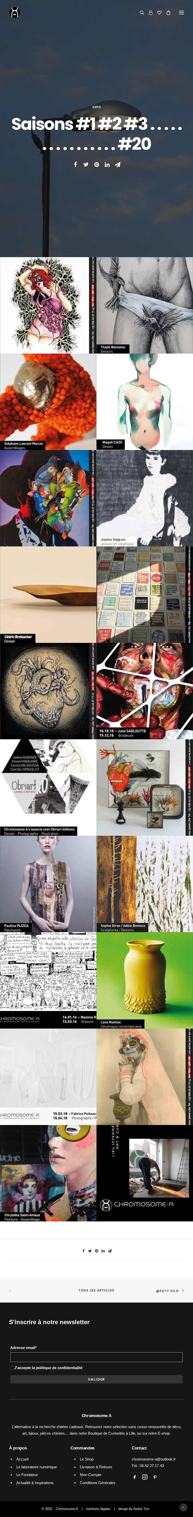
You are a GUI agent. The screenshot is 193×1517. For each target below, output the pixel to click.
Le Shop (86, 1459)
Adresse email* (23, 1347)
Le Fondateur (27, 1475)
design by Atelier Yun (133, 1509)
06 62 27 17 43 (152, 1466)
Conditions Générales (97, 1483)
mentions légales (98, 1509)
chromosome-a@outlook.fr (154, 1459)
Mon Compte (90, 1475)
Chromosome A (67, 1509)
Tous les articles (96, 1290)
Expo (96, 107)
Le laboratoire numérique (36, 1467)
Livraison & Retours (96, 1467)
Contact (139, 1448)
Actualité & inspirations (35, 1483)
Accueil (22, 1459)
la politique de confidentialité (57, 1368)
